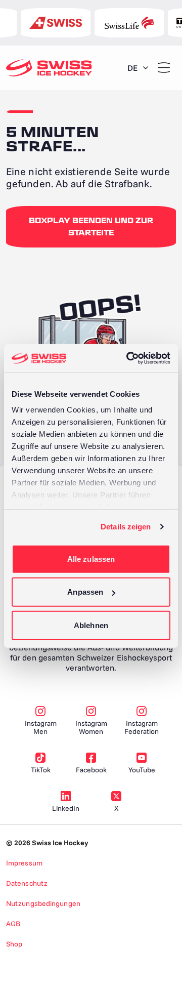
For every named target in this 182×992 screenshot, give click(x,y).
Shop (14, 943)
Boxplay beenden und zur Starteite (91, 227)
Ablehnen (91, 625)
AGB (13, 923)
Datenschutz (27, 883)
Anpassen (85, 592)
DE (132, 68)
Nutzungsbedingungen (43, 903)
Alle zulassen (91, 558)
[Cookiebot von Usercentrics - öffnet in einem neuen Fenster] (128, 358)
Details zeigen (126, 526)
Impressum (24, 862)
